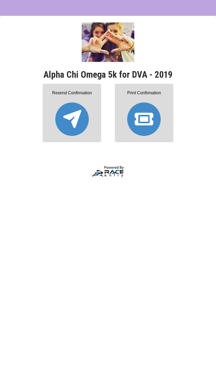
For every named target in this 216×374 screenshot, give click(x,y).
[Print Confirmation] (144, 116)
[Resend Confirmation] (72, 116)
